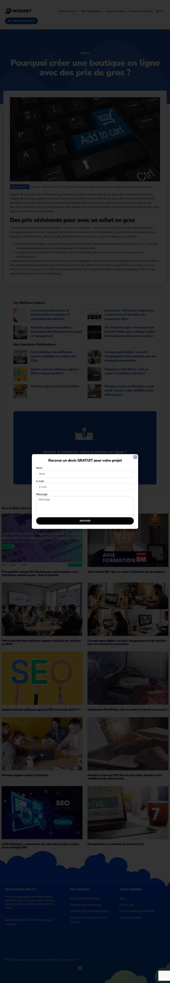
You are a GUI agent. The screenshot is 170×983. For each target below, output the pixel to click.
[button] (135, 457)
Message (41, 494)
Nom (39, 468)
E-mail (40, 481)
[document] (85, 491)
